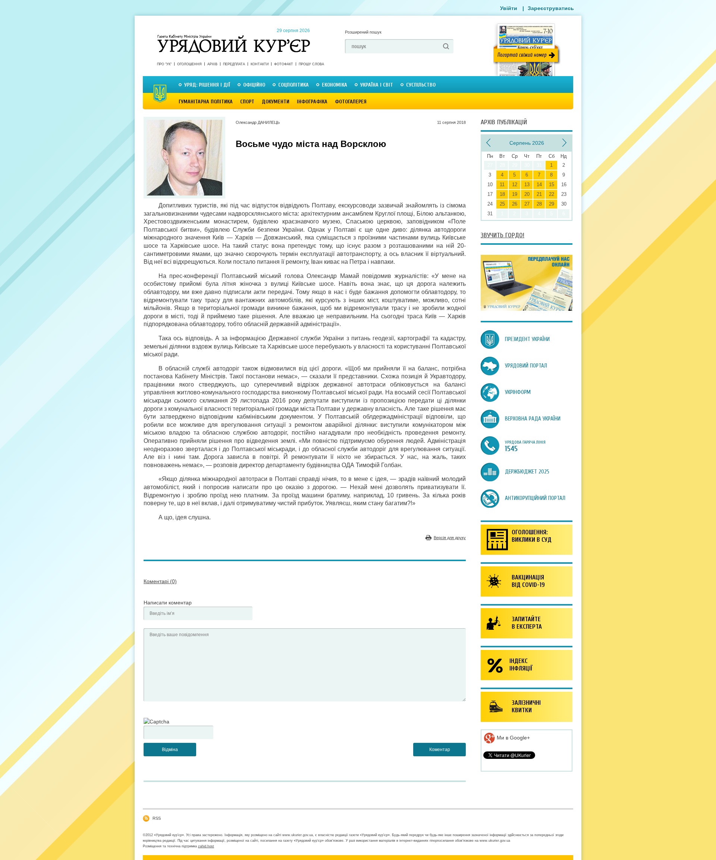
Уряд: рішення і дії (207, 85)
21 (539, 194)
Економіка (334, 85)
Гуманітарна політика (206, 101)
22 (551, 194)
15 (551, 184)
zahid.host (206, 846)
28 (539, 204)
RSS (157, 818)
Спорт (247, 101)
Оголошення (189, 64)
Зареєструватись (551, 8)
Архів (212, 64)
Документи (275, 101)
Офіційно (254, 85)
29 (551, 204)
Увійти (508, 8)
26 (514, 204)
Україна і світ (376, 85)
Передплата (234, 64)
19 (514, 194)
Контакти (259, 64)
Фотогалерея (351, 101)
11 (502, 184)
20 (527, 194)
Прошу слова (311, 64)
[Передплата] (526, 309)
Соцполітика (293, 85)
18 (502, 194)
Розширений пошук (363, 32)
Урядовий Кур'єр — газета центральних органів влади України (233, 37)
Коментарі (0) (160, 581)
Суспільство (421, 85)
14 (539, 184)
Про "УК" (164, 64)
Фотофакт (283, 64)
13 (527, 184)
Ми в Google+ (512, 738)
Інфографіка (312, 101)
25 (502, 204)
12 (514, 184)
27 (527, 204)
